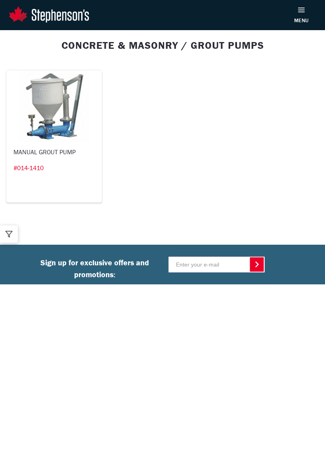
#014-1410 (28, 168)
